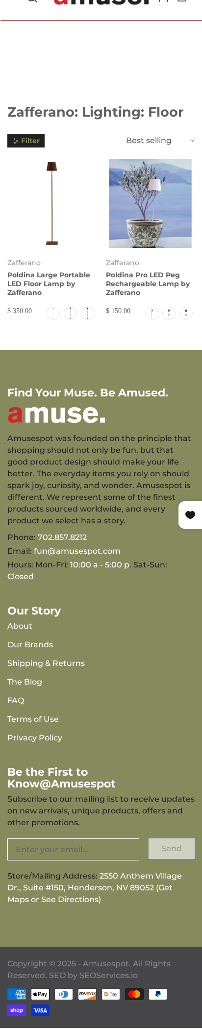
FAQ (15, 700)
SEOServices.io (108, 975)
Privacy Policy (34, 737)
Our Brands (30, 644)
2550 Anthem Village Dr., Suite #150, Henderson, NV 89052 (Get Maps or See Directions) (94, 887)
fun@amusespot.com (77, 551)
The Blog (24, 682)
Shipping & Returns (46, 663)
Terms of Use (33, 719)
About (19, 626)
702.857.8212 (62, 537)
